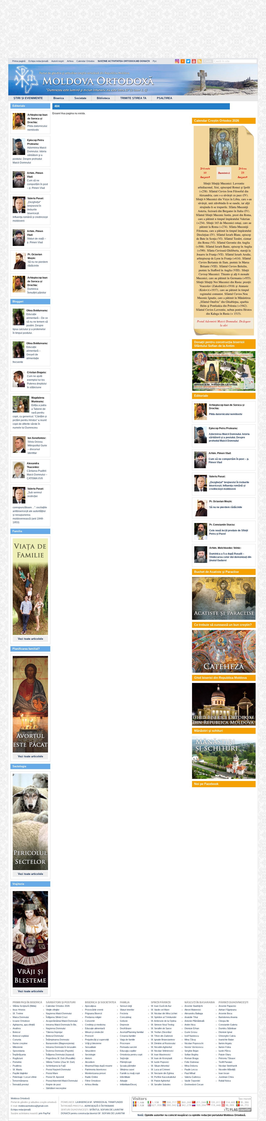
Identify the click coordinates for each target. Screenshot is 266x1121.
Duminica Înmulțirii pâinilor (37, 285)
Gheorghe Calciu (227, 1036)
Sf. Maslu (17, 1069)
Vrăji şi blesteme (93, 1043)
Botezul (16, 1032)
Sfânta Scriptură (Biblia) (24, 1006)
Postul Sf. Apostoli (55, 1077)
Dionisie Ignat (225, 1032)
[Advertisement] (126, 29)
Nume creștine (20, 1043)
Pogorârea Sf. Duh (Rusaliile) (60, 1058)
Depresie (124, 1024)
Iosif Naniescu (192, 1036)
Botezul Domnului (54, 1036)
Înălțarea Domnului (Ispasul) (60, 1054)
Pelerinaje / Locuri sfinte (25, 1077)
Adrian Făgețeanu (227, 1009)
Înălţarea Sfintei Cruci (56, 1017)
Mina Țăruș (190, 1039)
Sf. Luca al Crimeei (160, 1069)
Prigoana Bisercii (93, 1013)
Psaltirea (17, 1066)
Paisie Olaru (225, 1054)
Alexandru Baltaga (194, 1013)
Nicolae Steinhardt (228, 1066)
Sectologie (90, 1054)
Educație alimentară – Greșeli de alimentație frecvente (30, 352)
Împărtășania (19, 1054)
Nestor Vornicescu (194, 1047)
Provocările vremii (94, 1009)
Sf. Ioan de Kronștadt (161, 1058)
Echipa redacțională (38, 61)
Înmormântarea (20, 1080)
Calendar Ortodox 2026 (58, 1006)
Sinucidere (90, 1051)
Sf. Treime (18, 1013)
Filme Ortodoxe (93, 1080)
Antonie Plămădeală (194, 1021)
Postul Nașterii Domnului (58, 1069)
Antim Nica (190, 1024)
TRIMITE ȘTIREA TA (133, 98)
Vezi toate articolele (30, 638)
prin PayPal (44, 1113)
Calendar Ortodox (85, 61)
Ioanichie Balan (226, 1039)
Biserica (58, 98)
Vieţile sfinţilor (52, 1009)
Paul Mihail (190, 1073)
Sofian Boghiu (191, 1054)
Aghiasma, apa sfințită (24, 1024)
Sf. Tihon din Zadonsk (162, 1036)
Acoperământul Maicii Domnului (61, 1021)
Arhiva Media (91, 1084)
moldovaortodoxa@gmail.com (33, 1106)
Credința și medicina (95, 1024)
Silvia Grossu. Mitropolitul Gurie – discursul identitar (37, 445)
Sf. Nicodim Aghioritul (161, 1047)
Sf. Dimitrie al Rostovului (163, 1043)
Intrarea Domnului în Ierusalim (61, 1047)
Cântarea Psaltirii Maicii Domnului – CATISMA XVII (37, 471)
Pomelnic (17, 1062)
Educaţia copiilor (128, 1051)
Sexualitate (90, 1047)
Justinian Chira (226, 1077)
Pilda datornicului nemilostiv (37, 122)
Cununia (17, 1039)
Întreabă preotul (20, 1084)
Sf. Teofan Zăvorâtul (161, 1032)
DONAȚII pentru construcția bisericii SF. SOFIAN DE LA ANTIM (93, 1113)
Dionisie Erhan (192, 1028)
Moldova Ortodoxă (20, 1098)
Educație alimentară (95, 1028)
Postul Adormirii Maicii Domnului (62, 1080)
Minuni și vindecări (94, 1032)
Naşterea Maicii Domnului (58, 1013)
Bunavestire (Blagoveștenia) (60, 1043)
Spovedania (19, 1051)
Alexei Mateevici (193, 1009)
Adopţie (123, 1080)
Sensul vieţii (126, 1006)
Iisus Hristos (19, 1009)
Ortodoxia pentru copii (131, 1054)
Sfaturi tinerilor (127, 1009)
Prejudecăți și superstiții (97, 1039)
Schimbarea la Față (55, 1066)
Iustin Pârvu (225, 1051)
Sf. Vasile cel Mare (160, 1009)
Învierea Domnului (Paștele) (60, 1051)
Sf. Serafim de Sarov (161, 1028)
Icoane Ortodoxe (21, 1021)
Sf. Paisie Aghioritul (160, 1080)
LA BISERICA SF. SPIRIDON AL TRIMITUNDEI (99, 1102)
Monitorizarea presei (95, 1073)
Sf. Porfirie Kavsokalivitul (163, 1077)
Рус (155, 61)
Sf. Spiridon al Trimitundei (163, 1017)
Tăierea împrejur (54, 1032)
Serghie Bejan (191, 1051)
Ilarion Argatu (225, 1043)
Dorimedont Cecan (194, 1084)
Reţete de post (53, 1084)
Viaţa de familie (127, 1039)
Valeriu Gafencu (193, 1077)
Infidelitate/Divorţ (128, 1084)
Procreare (125, 1043)
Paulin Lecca (191, 1069)
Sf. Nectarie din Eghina (162, 1073)
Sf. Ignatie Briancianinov (163, 1039)
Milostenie (18, 1047)
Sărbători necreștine (56, 1088)
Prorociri (89, 1036)
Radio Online (91, 1077)
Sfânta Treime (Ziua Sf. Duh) (60, 1062)
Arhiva (70, 61)
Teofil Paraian (225, 1062)
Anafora (17, 1028)
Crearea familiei (127, 1036)
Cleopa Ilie (224, 1021)
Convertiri (90, 1021)
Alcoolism (90, 1062)
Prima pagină (18, 61)
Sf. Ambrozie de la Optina (163, 1021)
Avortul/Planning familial (131, 1032)
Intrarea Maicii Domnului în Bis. (61, 1024)
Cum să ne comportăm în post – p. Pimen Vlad (37, 180)
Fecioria (124, 1013)
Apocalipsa (90, 1006)
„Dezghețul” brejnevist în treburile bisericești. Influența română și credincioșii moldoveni (30, 209)
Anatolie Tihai (191, 1017)
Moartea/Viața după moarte (98, 1066)
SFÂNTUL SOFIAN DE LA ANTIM (106, 1109)
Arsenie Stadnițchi (194, 1006)
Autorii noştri (57, 61)
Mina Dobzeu (191, 1066)
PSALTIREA (164, 98)
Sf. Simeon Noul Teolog (162, 1024)
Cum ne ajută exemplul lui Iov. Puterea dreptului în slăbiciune (37, 380)
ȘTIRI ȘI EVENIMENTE (28, 98)
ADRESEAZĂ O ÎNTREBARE (99, 1106)
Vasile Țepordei (192, 1080)
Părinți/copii (125, 1062)
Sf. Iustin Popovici (160, 1062)
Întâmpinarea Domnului (57, 1039)
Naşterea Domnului (55, 1028)
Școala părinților (128, 1066)
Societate (80, 98)
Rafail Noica (225, 1080)
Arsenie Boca (225, 1013)
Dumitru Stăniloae (227, 1028)
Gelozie (124, 1021)
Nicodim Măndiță (227, 1069)
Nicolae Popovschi (194, 1043)
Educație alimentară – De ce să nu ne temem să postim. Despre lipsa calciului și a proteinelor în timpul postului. (30, 321)
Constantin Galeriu (228, 1024)
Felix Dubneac (192, 1062)
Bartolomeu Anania (228, 1017)
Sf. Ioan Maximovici (160, 1054)
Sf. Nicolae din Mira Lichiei (164, 1013)
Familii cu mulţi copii (130, 1073)
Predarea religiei (93, 1017)
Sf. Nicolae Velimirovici (162, 1051)
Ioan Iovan (224, 1073)
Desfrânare (125, 1028)
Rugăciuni (18, 1058)
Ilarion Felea (225, 1047)
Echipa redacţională (21, 1109)
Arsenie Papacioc (227, 1006)
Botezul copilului (21, 1036)
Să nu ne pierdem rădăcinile (38, 260)
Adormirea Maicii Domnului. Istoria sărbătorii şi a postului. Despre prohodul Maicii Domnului (29, 151)
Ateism (88, 1058)
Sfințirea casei (127, 1069)
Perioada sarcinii (128, 1047)
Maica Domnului (21, 1017)
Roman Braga (191, 1058)
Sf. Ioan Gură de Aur (161, 1006)
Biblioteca (103, 98)
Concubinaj (125, 1017)
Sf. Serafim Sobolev (161, 1084)
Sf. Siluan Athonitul (160, 1066)
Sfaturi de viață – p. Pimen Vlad (36, 237)
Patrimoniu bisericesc (96, 1069)
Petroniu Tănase (227, 1058)
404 (56, 106)
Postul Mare (52, 1073)
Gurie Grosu (191, 1032)
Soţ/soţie (124, 1058)
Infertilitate (125, 1077)
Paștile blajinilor (20, 1073)
